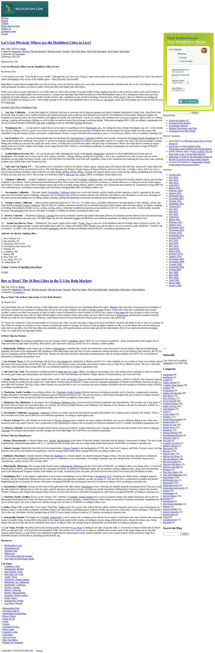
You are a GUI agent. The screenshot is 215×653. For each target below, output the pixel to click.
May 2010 (173, 246)
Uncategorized (170, 519)
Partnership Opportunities (14, 613)
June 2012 (173, 180)
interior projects (170, 432)
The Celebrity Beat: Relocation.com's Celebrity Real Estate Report (190, 147)
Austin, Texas (84, 223)
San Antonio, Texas (13, 571)
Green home (168, 414)
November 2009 (176, 261)
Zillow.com (9, 553)
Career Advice (169, 382)
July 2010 (173, 240)
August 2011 (175, 206)
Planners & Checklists (13, 642)
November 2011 (176, 198)
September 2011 (176, 203)
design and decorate (172, 393)
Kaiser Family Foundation (144, 138)
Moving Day (169, 453)
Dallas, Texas (10, 598)
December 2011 (176, 196)
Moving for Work (171, 456)
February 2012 (176, 190)
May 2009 (173, 277)
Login (5, 621)
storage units (169, 514)
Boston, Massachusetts (59, 440)
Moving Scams (54, 51)
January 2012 (175, 193)
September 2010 (176, 235)
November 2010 (176, 230)
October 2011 (175, 201)
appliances (168, 377)
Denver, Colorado (46, 215)
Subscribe (167, 363)
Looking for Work (171, 443)
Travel (166, 517)
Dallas (62, 507)
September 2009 (176, 267)
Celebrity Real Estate (173, 385)
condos (166, 388)
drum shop (174, 157)
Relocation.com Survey (174, 488)
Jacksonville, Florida (13, 600)
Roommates (168, 493)
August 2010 (175, 238)
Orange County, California (27, 205)
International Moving (173, 435)
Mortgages (17, 289)
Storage (4, 20)
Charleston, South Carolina (68, 392)
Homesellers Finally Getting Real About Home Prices (190, 163)
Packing (66, 51)
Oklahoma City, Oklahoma (16, 582)
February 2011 (175, 222)
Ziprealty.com (10, 551)
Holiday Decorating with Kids (183, 128)
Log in (39, 650)
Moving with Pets (171, 467)
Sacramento (86, 486)
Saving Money (138, 289)
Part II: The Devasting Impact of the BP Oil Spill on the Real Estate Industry (190, 158)
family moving (170, 406)
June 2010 (173, 243)
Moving (4, 18)
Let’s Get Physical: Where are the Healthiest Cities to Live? (46, 42)
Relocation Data (170, 485)
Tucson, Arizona (62, 420)
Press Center (8, 629)
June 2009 (173, 275)
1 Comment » (18, 292)
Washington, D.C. (94, 128)
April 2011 (174, 217)
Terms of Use (9, 619)
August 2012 (175, 174)
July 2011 (173, 209)
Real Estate (113, 51)
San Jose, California (46, 123)
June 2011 (173, 211)
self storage (168, 501)
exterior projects (170, 403)
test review (174, 146)
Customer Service (11, 626)
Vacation (167, 522)
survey (123, 97)
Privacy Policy (9, 616)
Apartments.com (11, 548)
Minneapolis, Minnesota (72, 466)
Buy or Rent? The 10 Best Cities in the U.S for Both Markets (46, 281)
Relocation (124, 51)
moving (78, 123)
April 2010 (174, 248)
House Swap (169, 427)
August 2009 (175, 269)
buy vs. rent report (104, 99)
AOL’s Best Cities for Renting (18, 556)
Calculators (8, 634)
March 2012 (174, 188)
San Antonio (62, 361)
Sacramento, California (58, 192)
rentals (77, 218)
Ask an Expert (9, 637)
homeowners (169, 422)
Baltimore (58, 456)
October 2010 (175, 232)
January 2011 (175, 225)
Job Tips (167, 440)
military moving (170, 446)
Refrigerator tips (170, 480)
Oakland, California (88, 179)
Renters (113, 307)
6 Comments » (19, 54)
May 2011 (173, 214)
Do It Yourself (169, 401)
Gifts (165, 411)
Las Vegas (77, 527)
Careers (6, 624)
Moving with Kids (171, 464)
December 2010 (176, 227)
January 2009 (175, 285)
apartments (54, 228)
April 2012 (174, 185)
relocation (10, 102)
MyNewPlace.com (13, 545)
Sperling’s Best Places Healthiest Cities (19, 107)
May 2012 (173, 182)
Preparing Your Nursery (180, 123)
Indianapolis (59, 348)
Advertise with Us (11, 611)
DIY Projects (169, 398)
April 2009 (174, 280)
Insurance (16, 51)
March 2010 (174, 251)
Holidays (167, 417)
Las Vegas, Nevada (13, 603)
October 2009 (175, 264)
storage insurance (171, 512)
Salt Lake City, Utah (75, 174)
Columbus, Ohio (76, 341)
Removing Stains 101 (179, 120)
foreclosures (122, 315)
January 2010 (175, 256)
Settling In (6, 28)
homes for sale (169, 424)
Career (166, 380)
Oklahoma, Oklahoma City (63, 402)
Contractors (168, 390)
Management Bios (11, 608)
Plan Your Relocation (97, 51)
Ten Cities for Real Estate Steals (19, 558)
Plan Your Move (78, 51)
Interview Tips (169, 438)
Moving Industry (38, 51)
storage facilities (170, 509)
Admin (22, 48)
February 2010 (176, 254)
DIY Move (168, 395)
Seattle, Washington (94, 153)
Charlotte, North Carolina (81, 497)
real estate (18, 210)
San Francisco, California (82, 138)
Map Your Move (10, 640)
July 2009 (173, 272)
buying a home (96, 310)
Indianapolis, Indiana (14, 569)
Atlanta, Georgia (70, 448)
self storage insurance (173, 504)
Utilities (4, 23)
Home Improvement (10, 26)
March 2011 (174, 219)
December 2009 (176, 259)
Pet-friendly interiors (178, 125)
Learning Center (8, 31)
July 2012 (173, 177)
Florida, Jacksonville (51, 517)
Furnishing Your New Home (182, 131)
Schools (166, 498)
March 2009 (174, 283)
